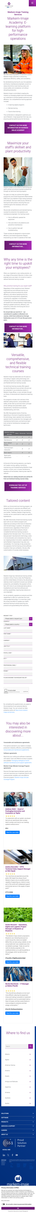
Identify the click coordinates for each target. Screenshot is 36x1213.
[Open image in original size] (9, 5)
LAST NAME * (7, 628)
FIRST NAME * (7, 633)
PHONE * (6, 671)
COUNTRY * (7, 621)
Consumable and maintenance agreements (16, 750)
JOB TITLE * (7, 646)
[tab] (18, 1114)
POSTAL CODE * (8, 653)
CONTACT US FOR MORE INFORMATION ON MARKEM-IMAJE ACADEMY (18, 127)
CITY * (5, 658)
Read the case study (12, 832)
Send (29, 700)
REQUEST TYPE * (8, 615)
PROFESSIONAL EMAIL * (10, 665)
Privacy (11, 1163)
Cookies (31, 1163)
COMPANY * (7, 640)
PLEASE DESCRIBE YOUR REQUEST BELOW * (15, 677)
